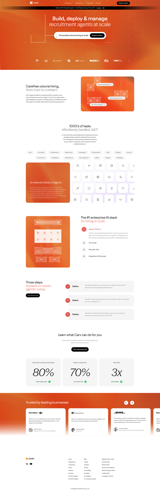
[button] (68, 3)
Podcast (86, 465)
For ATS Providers (73, 479)
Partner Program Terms (108, 470)
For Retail (86, 473)
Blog (85, 459)
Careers (70, 470)
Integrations (71, 462)
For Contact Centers (90, 479)
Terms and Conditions (108, 467)
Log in (70, 459)
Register (99, 8)
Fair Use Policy (106, 462)
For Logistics (87, 476)
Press (70, 467)
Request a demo (123, 3)
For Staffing (87, 470)
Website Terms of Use (108, 459)
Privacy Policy (106, 465)
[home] (43, 3)
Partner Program (73, 476)
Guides (86, 462)
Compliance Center (107, 476)
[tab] (107, 233)
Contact (98, 3)
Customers (89, 3)
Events (86, 467)
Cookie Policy (106, 473)
